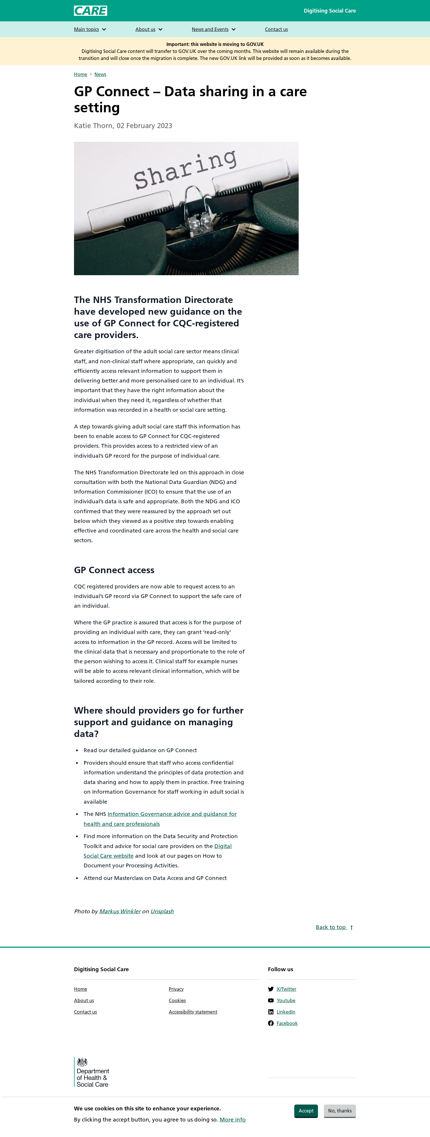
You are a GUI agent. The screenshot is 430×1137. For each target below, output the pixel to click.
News (100, 74)
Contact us (276, 29)
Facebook (287, 1023)
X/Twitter (286, 989)
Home (80, 74)
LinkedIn (286, 1012)
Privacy (176, 989)
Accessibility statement (193, 1012)
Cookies (177, 1000)
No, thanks (340, 1111)
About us (84, 1000)
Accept (306, 1111)
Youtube (286, 1000)
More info (233, 1119)
